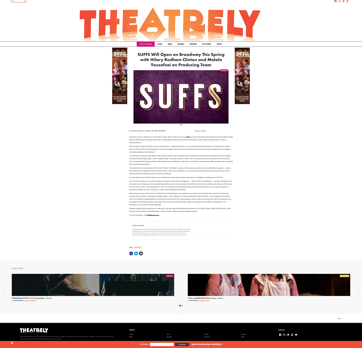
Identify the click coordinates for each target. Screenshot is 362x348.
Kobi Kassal (18, 301)
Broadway (224, 70)
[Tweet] (136, 253)
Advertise (169, 337)
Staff (130, 337)
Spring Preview (146, 44)
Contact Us (207, 337)
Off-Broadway (345, 276)
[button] (219, 44)
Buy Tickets (206, 44)
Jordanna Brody (137, 131)
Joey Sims (193, 301)
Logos (242, 337)
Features (193, 44)
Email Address (145, 344)
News (170, 44)
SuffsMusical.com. (153, 215)
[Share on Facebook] (131, 253)
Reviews (181, 44)
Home (160, 44)
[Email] (141, 253)
